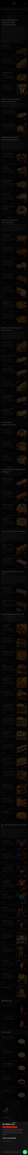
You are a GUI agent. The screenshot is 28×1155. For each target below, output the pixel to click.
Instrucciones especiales (9, 1138)
